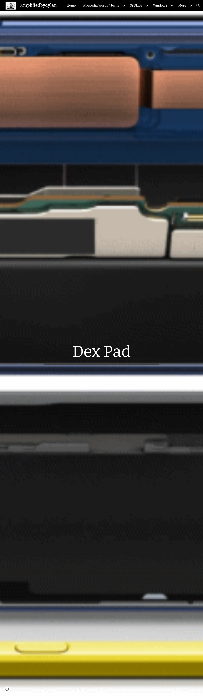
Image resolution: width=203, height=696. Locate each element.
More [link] (182, 5)
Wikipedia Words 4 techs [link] (100, 5)
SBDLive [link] (136, 5)
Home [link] (71, 5)
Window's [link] (160, 5)
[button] (198, 5)
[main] (101, 353)
